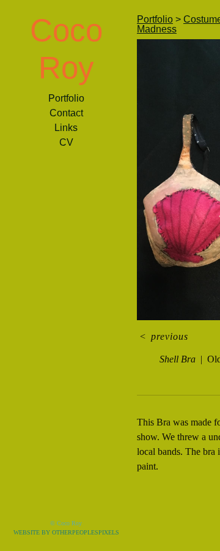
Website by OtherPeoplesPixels (66, 532)
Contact (66, 113)
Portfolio (66, 98)
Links (66, 127)
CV (66, 142)
